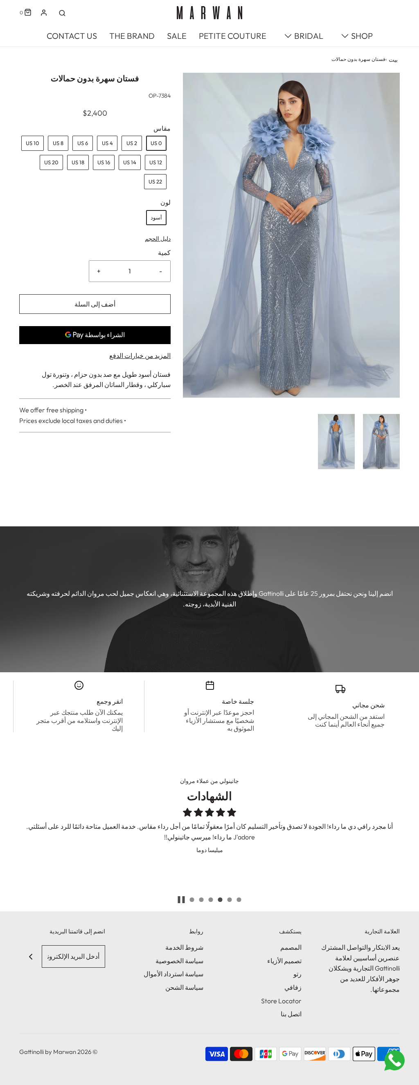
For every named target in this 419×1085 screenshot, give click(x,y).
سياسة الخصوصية (179, 961)
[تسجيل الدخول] (44, 12)
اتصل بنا (291, 1014)
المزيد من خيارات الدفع (140, 355)
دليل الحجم (158, 238)
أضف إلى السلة (94, 304)
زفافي (293, 987)
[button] (381, 441)
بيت (393, 59)
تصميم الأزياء (284, 961)
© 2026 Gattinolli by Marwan (58, 1052)
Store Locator (281, 1001)
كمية (164, 252)
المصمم (291, 947)
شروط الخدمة (184, 947)
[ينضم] (30, 956)
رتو (297, 974)
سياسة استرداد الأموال (173, 974)
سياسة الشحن (184, 987)
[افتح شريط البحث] (62, 12)
